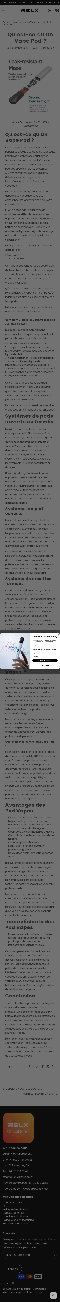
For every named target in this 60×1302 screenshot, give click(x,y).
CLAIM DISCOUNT (45, 660)
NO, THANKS (45, 665)
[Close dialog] (58, 635)
